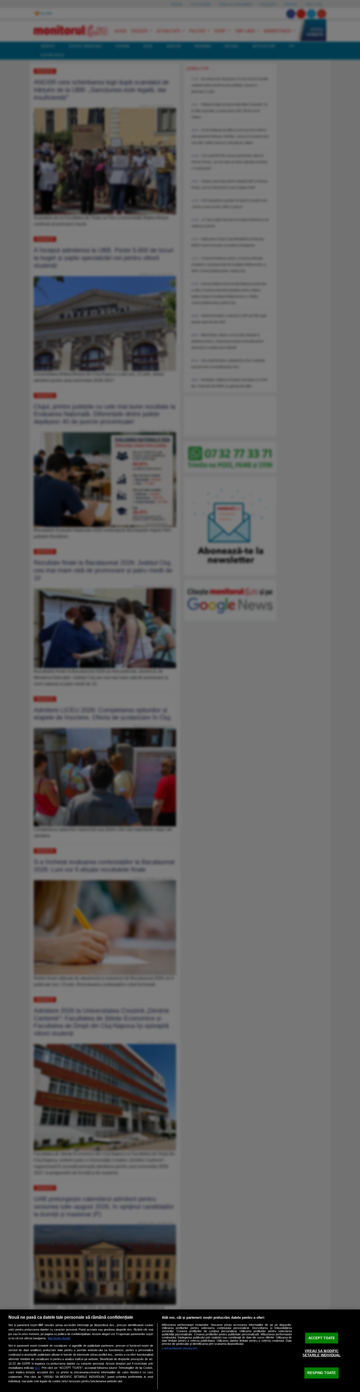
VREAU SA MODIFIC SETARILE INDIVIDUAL (321, 1353)
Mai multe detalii (59, 1338)
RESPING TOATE (321, 1373)
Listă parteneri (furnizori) (179, 1348)
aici (37, 1368)
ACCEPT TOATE (321, 1338)
